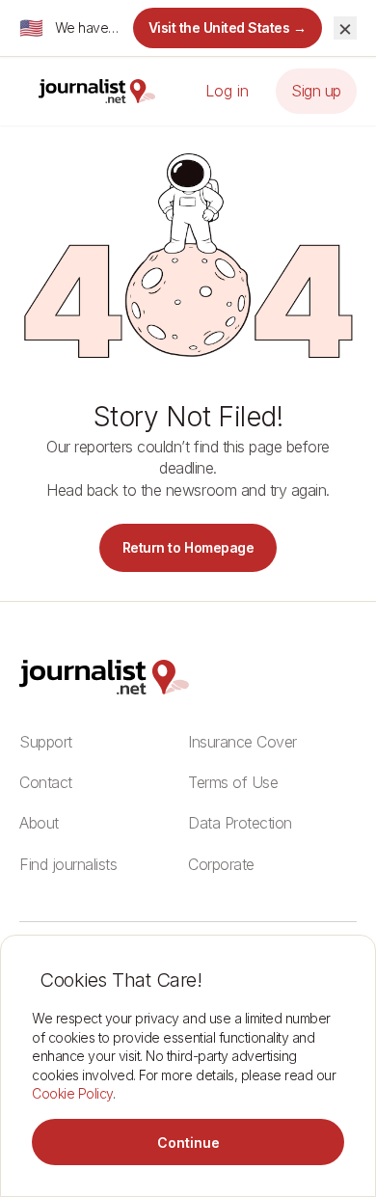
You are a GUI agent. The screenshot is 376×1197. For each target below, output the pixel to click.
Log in (227, 90)
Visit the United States (228, 27)
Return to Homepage (188, 547)
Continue (188, 1142)
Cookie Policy (72, 1093)
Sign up (316, 90)
